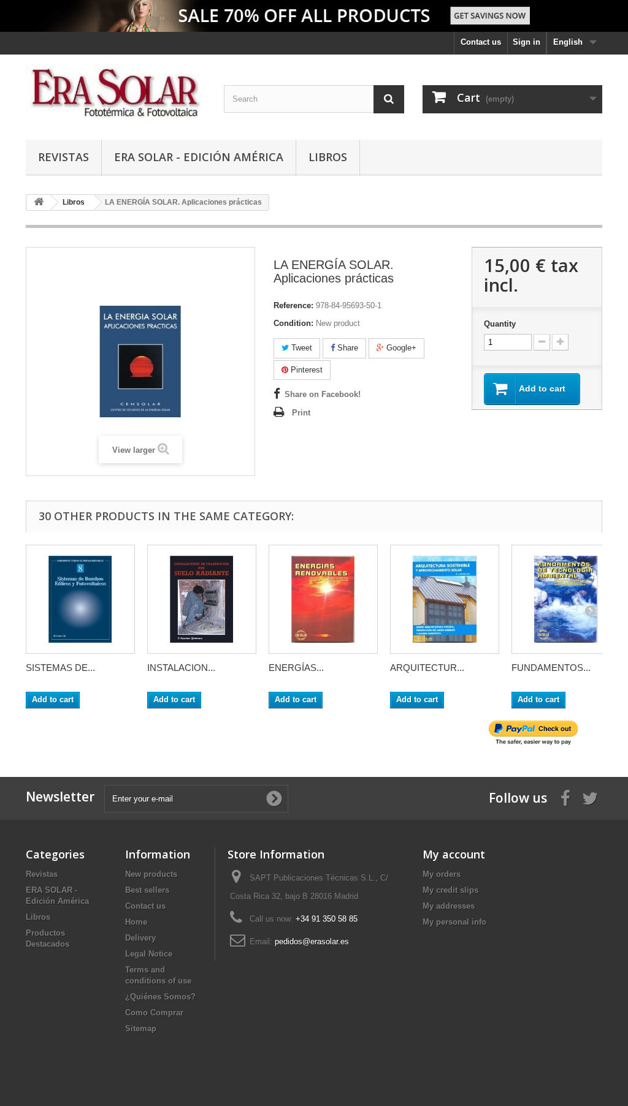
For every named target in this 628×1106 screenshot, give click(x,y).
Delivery (140, 937)
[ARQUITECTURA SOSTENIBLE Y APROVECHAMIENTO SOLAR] (444, 599)
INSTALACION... (181, 667)
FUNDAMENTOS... (551, 667)
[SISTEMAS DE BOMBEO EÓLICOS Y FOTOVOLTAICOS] (80, 599)
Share (346, 347)
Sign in (526, 42)
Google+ (400, 347)
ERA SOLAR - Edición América (198, 157)
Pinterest (305, 369)
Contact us (481, 42)
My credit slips (450, 890)
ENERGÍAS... (296, 667)
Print (301, 412)
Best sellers (147, 890)
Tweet (300, 347)
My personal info (454, 921)
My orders (442, 874)
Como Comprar (154, 1012)
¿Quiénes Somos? (160, 996)
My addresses (449, 906)
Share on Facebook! (323, 394)
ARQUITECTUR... (427, 667)
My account (454, 854)
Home (136, 921)
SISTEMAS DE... (60, 667)
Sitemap (140, 1028)
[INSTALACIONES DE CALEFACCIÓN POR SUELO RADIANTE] (201, 599)
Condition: (293, 323)
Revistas (63, 157)
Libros (327, 157)
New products (151, 874)
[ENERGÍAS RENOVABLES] (323, 599)
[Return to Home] (38, 202)
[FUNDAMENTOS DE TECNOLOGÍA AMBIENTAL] (566, 599)
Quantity (500, 323)
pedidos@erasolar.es (312, 941)
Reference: (293, 305)
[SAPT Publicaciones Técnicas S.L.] (115, 94)
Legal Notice (148, 953)
